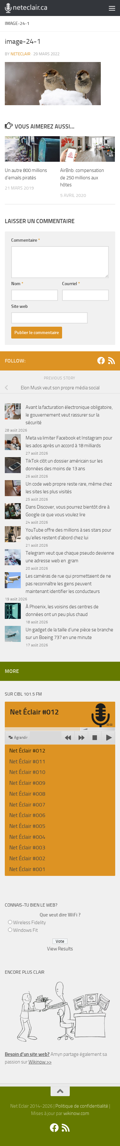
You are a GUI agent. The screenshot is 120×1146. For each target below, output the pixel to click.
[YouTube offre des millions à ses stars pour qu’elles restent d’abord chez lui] (13, 535)
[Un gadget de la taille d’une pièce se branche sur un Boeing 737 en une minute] (13, 635)
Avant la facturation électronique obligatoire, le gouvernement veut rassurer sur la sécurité (69, 414)
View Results (60, 949)
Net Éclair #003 (27, 847)
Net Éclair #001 (27, 869)
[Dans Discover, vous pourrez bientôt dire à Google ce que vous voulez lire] (13, 512)
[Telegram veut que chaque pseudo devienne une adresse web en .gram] (13, 558)
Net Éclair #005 (27, 826)
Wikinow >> (40, 1062)
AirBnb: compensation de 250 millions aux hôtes (82, 178)
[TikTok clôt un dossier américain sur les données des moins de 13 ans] (13, 466)
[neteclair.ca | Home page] (33, 8)
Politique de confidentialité (81, 1106)
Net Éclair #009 (27, 783)
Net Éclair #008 (27, 794)
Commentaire (25, 240)
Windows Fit (25, 930)
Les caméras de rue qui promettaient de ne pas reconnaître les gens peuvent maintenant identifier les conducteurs (68, 583)
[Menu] (112, 8)
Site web (19, 306)
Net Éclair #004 (27, 837)
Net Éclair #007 (27, 804)
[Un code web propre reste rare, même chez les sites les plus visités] (13, 489)
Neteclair (20, 53)
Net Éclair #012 (27, 750)
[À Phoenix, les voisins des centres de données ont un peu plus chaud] (13, 612)
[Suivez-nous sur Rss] (111, 360)
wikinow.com (76, 1113)
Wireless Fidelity (29, 922)
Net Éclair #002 (27, 858)
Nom (17, 283)
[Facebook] (101, 360)
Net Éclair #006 (27, 815)
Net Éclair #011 (27, 761)
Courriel (71, 283)
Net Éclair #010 (27, 772)
